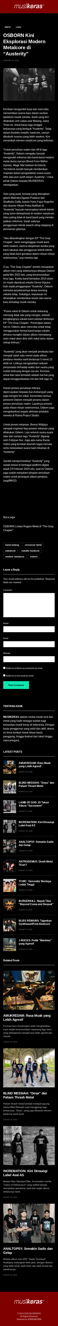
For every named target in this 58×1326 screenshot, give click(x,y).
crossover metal (33, 545)
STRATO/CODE (34, 1319)
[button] (4, 6)
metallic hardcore (30, 550)
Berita (8, 27)
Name (6, 623)
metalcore (10, 550)
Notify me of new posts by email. (20, 676)
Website (6, 653)
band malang (12, 545)
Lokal (18, 27)
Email (6, 638)
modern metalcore (14, 556)
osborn (34, 556)
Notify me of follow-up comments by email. (24, 668)
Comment (8, 590)
